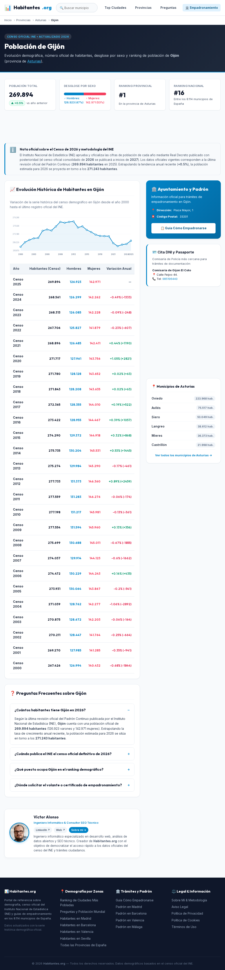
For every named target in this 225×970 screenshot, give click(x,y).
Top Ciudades (115, 7)
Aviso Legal (180, 907)
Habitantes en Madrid (75, 918)
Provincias (143, 7)
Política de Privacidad (187, 913)
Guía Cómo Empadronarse (135, 900)
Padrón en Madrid (129, 907)
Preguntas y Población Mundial (82, 911)
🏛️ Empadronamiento (201, 7)
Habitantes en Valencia (76, 931)
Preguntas (168, 7)
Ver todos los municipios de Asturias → (183, 455)
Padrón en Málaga (129, 927)
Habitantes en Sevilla (75, 938)
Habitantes (28, 7)
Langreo (158, 426)
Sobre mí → (78, 830)
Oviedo (157, 398)
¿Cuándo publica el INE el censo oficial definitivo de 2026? (63, 754)
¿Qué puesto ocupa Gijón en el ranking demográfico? (59, 769)
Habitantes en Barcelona (78, 925)
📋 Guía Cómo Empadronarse (184, 228)
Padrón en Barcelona (131, 913)
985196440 (170, 279)
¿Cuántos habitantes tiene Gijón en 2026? (50, 710)
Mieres (157, 435)
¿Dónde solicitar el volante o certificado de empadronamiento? (68, 785)
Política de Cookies (186, 920)
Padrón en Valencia (130, 920)
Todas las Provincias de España (83, 945)
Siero (156, 417)
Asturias (34, 61)
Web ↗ (60, 830)
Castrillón (159, 445)
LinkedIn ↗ (43, 830)
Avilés (156, 408)
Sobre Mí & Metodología (189, 900)
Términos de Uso (184, 927)
